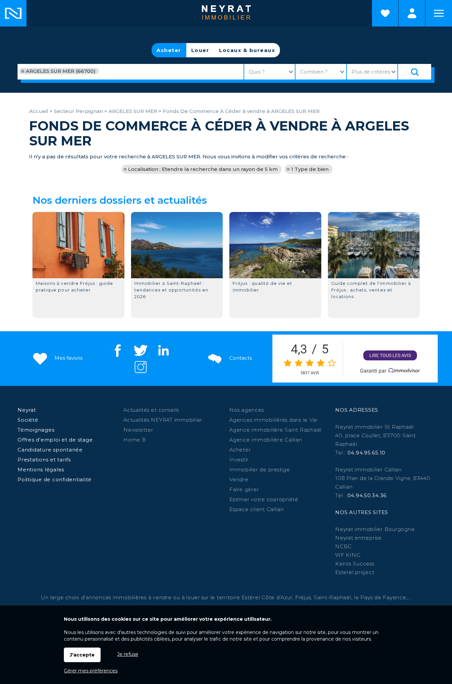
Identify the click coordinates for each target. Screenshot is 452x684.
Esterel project (354, 572)
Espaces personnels (412, 13)
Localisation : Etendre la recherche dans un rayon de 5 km (203, 169)
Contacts (240, 358)
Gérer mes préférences (90, 671)
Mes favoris (67, 358)
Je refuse (127, 654)
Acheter (169, 50)
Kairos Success (354, 563)
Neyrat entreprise (358, 538)
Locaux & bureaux (247, 50)
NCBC (343, 546)
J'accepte (82, 655)
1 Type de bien (310, 169)
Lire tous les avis (390, 355)
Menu (439, 13)
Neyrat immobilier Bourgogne (375, 529)
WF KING (347, 555)
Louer (200, 50)
